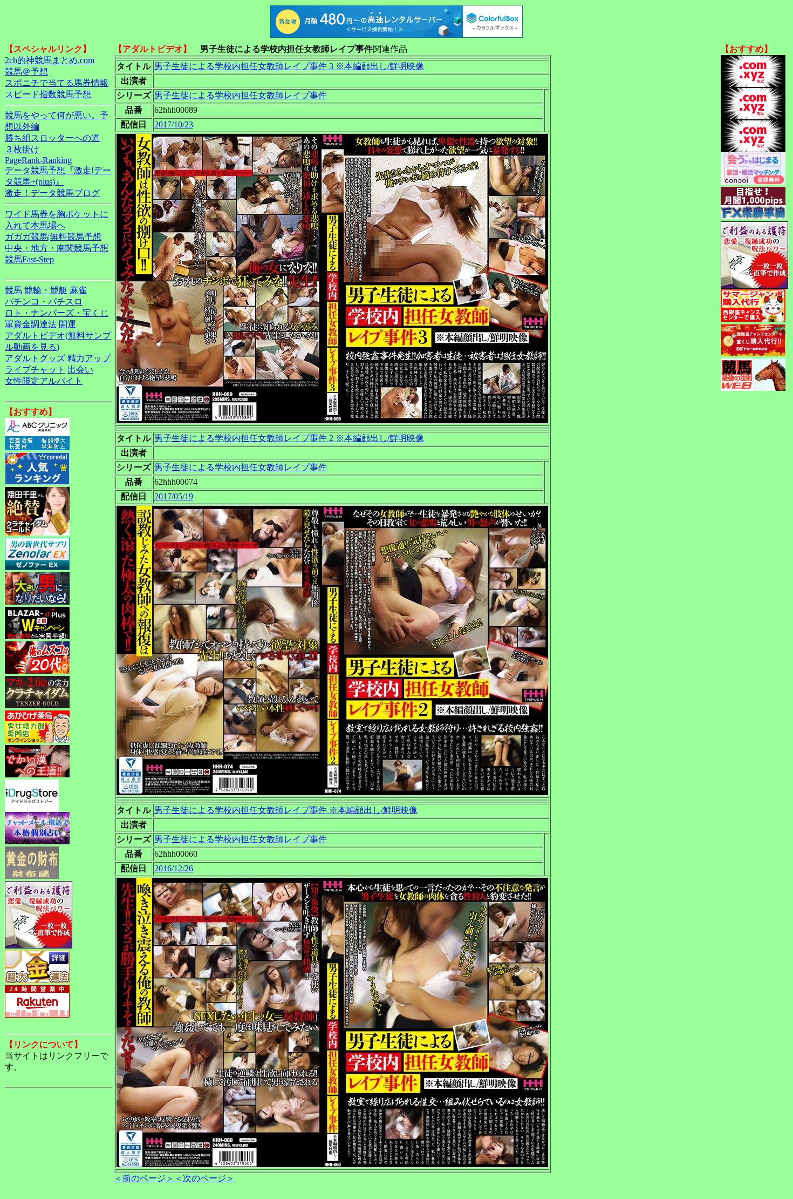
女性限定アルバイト (44, 380)
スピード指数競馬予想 (48, 94)
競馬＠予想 (26, 71)
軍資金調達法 (31, 324)
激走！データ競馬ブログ (52, 193)
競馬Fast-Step (29, 259)
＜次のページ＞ (204, 1178)
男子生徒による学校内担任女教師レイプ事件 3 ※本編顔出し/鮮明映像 (289, 66)
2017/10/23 (173, 124)
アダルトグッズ (35, 358)
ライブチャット (35, 369)
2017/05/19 (173, 496)
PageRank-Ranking (38, 160)
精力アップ (89, 358)
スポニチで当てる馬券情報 (56, 82)
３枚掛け (22, 149)
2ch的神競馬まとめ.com (49, 60)
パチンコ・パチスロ (44, 301)
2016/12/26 (173, 868)
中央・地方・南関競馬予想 (56, 248)
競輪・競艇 (45, 290)
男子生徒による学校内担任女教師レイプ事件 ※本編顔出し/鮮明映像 (286, 810)
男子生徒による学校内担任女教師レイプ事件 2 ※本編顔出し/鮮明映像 (289, 438)
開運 (67, 324)
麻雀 (78, 290)
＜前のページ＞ (144, 1178)
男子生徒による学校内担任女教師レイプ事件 (240, 95)
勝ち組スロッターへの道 (52, 138)
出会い (80, 369)
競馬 (13, 290)
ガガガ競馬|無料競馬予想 (53, 236)
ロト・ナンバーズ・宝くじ (56, 312)
